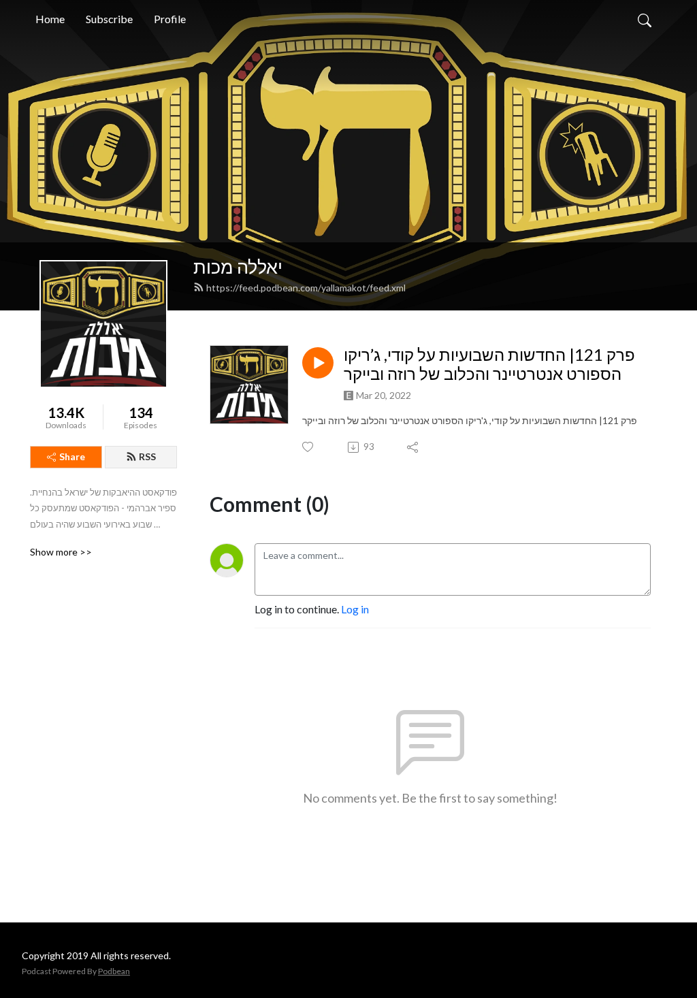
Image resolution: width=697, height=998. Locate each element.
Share (72, 456)
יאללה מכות (237, 266)
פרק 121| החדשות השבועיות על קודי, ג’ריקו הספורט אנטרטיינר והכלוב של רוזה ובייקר (489, 364)
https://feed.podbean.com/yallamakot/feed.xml (306, 287)
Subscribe (109, 18)
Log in (355, 608)
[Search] (644, 19)
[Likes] (309, 447)
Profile (170, 18)
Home (50, 18)
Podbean (114, 971)
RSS (147, 456)
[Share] (413, 447)
